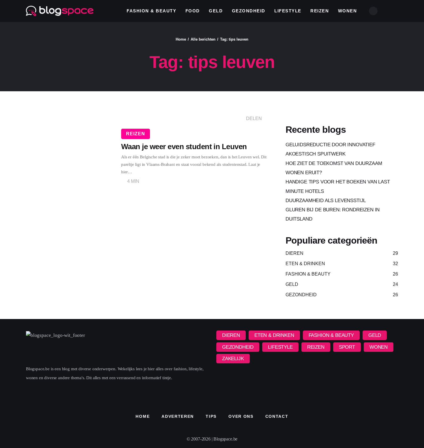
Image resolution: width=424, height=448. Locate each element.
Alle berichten (203, 39)
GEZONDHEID (238, 347)
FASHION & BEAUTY (331, 335)
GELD (374, 335)
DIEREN (231, 335)
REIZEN (135, 133)
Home (181, 39)
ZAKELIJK (233, 358)
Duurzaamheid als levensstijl (326, 200)
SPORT (347, 347)
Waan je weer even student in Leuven (184, 146)
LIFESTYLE (280, 347)
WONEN (378, 347)
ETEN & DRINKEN (274, 335)
